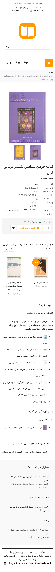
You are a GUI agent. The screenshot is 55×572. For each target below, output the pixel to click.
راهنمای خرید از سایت (38, 537)
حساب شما (37, 7)
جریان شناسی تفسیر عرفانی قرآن (28, 428)
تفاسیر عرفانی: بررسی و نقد (30, 337)
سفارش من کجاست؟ (23, 7)
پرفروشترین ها (16, 552)
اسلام (32, 452)
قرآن (26, 452)
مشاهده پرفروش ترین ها (18, 210)
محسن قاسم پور (46, 178)
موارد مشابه (46, 305)
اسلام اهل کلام (41, 282)
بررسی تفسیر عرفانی (34, 363)
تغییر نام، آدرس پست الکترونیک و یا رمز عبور (28, 507)
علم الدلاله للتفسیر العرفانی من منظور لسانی (23, 369)
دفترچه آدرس (42, 511)
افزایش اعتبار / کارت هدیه (32, 10)
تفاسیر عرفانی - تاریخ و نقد (41, 322)
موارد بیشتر (42, 401)
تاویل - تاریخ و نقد (19, 322)
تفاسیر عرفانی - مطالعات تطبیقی (39, 329)
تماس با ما (15, 10)
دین (39, 452)
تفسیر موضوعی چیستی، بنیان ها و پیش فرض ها (14, 286)
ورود (6, 63)
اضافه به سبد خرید (28, 228)
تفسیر (19, 452)
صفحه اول (40, 552)
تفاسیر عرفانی (8, 452)
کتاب (45, 452)
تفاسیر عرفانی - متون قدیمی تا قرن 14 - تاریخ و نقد (31, 325)
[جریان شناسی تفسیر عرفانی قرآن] (35, 152)
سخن (35, 184)
